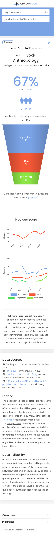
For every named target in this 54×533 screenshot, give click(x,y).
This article (8, 419)
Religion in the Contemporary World (25, 65)
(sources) (33, 197)
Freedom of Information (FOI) (21, 374)
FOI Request (12, 370)
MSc (19, 55)
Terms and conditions (12, 529)
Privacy (30, 529)
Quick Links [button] (9, 515)
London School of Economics (26, 48)
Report (8, 42)
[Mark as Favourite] (49, 43)
